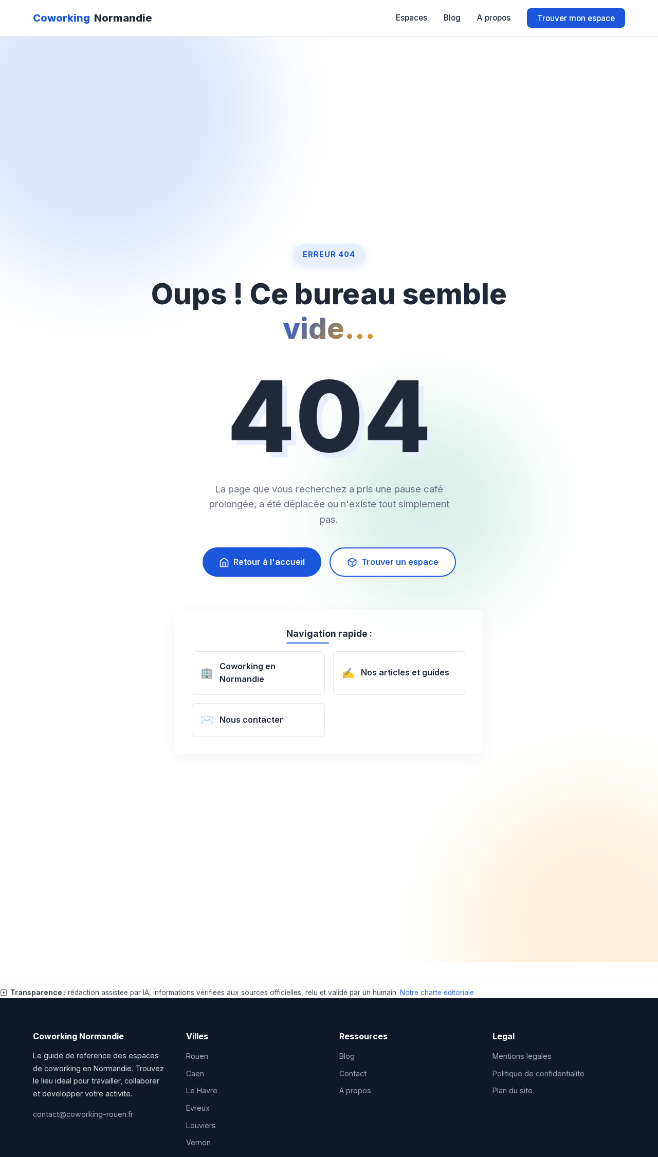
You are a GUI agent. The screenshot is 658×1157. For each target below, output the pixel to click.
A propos (493, 18)
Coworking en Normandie (238, 673)
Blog (452, 18)
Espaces (411, 18)
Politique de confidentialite (538, 1073)
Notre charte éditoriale (437, 992)
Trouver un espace (399, 562)
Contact (353, 1073)
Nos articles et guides (395, 673)
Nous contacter (241, 720)
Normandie (92, 18)
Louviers (201, 1125)
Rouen (197, 1056)
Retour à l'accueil (269, 562)
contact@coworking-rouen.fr (83, 1114)
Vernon (198, 1142)
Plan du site (512, 1090)
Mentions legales (522, 1056)
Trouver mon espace (576, 18)
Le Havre (201, 1090)
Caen (195, 1073)
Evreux (198, 1108)
